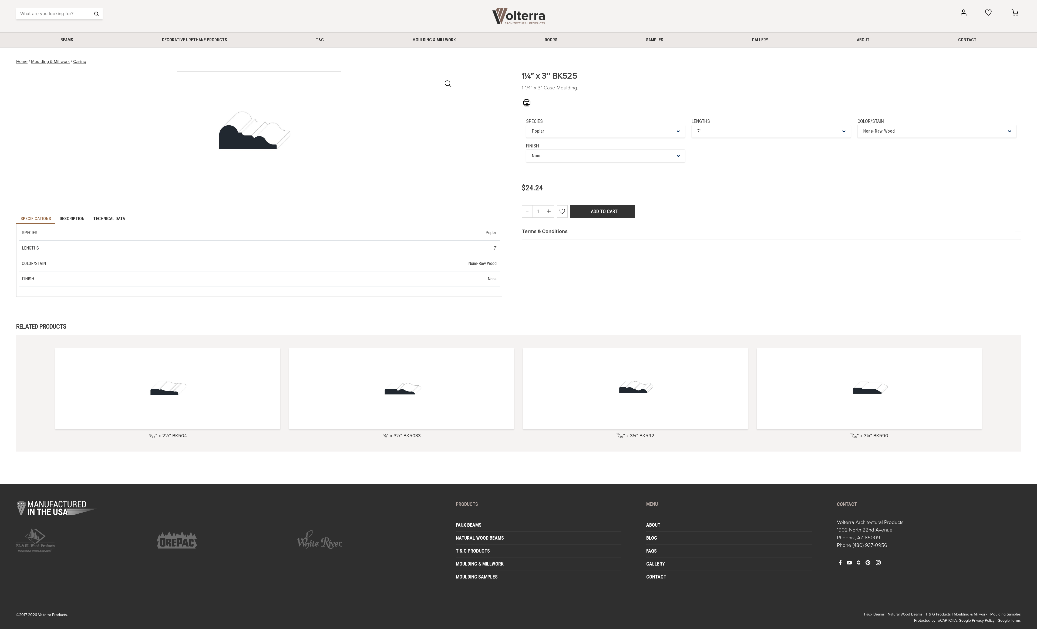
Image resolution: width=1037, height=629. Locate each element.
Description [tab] (72, 218)
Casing (79, 61)
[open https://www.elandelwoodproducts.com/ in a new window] (83, 540)
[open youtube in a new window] (849, 562)
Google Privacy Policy (977, 620)
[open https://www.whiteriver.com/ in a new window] (364, 539)
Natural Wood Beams (480, 538)
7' (699, 131)
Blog (651, 538)
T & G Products (473, 551)
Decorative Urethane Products (194, 39)
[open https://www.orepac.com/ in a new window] (224, 540)
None (537, 155)
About (863, 39)
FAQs (651, 551)
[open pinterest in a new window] (868, 562)
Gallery (760, 39)
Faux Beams (469, 525)
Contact (967, 39)
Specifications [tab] (36, 218)
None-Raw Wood (879, 131)
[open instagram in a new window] (878, 562)
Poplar (538, 131)
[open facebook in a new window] (840, 562)
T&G (320, 39)
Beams (66, 39)
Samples (654, 39)
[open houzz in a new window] (858, 562)
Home (22, 61)
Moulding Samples (477, 577)
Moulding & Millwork (434, 39)
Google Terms (1009, 620)
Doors (551, 39)
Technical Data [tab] (109, 218)
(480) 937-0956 (870, 545)
